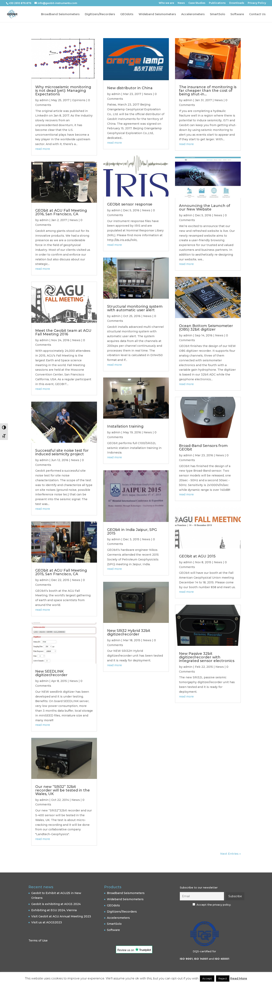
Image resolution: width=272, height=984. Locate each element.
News (181, 3)
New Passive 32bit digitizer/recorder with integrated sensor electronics (206, 657)
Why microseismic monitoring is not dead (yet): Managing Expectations (63, 90)
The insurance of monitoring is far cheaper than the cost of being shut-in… (207, 90)
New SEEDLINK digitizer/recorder (51, 673)
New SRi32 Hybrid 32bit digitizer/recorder (128, 632)
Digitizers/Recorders (100, 14)
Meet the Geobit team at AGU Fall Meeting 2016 (63, 332)
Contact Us (257, 14)
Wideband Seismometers (157, 14)
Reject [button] (222, 978)
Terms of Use (38, 940)
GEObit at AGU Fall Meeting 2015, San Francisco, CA (61, 572)
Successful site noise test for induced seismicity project (62, 452)
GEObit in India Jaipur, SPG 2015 (132, 531)
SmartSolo (217, 14)
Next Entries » (230, 854)
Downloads (236, 3)
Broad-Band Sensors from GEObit (203, 447)
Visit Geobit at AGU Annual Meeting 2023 (61, 916)
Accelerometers (193, 14)
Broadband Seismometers (60, 14)
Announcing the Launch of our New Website (204, 207)
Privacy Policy (257, 3)
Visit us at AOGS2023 (46, 922)
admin (44, 100)
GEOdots (126, 14)
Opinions (78, 100)
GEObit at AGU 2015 (197, 556)
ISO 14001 (201, 958)
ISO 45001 (222, 958)
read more (42, 149)
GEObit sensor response (129, 204)
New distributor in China (130, 88)
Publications (217, 3)
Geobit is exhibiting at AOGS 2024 (56, 904)
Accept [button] (207, 978)
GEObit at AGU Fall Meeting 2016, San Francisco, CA (61, 212)
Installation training (125, 426)
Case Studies (196, 3)
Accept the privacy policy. (214, 904)
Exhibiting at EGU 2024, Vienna (54, 910)
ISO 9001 (186, 958)
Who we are (166, 3)
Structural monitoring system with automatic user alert (134, 308)
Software (237, 14)
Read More (238, 978)
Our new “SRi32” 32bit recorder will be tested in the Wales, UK (62, 790)
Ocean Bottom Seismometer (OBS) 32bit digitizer (206, 328)
